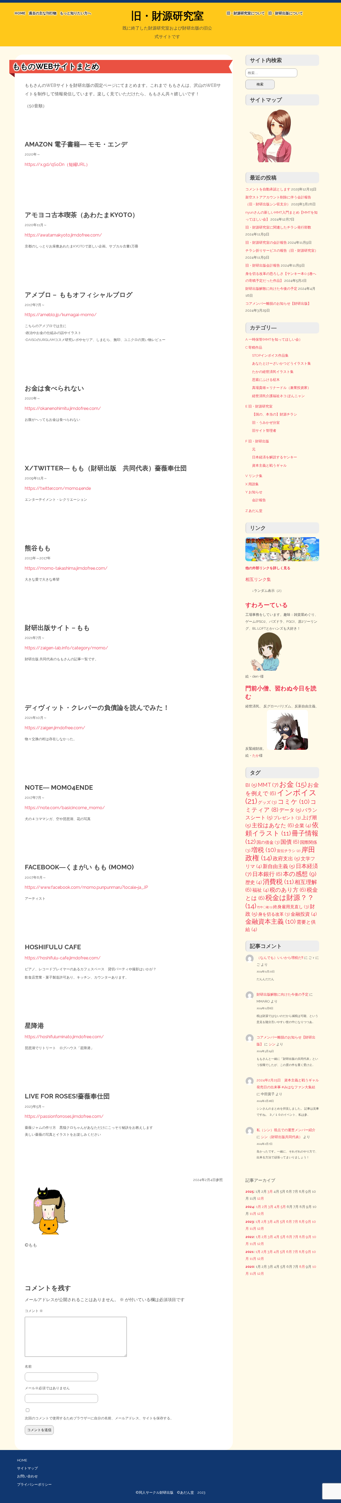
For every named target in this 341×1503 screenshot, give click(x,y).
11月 (253, 1214)
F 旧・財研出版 (257, 441)
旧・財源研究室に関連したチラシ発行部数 (278, 227)
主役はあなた (273, 825)
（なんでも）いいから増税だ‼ (280, 958)
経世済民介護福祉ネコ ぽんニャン (278, 396)
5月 (283, 1207)
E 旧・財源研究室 (259, 406)
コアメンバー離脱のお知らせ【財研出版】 (278, 304)
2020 (249, 1267)
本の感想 (299, 873)
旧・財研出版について (285, 13)
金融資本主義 (270, 921)
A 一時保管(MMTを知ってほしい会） (273, 339)
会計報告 (259, 500)
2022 (249, 1237)
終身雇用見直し (291, 906)
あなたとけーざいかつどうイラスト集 (281, 363)
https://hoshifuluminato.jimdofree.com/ (64, 1036)
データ (290, 810)
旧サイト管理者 (264, 431)
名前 (28, 1366)
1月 (258, 1207)
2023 (249, 1222)
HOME (20, 13)
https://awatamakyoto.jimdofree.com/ (63, 235)
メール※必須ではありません (47, 1388)
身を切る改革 (274, 914)
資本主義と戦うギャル (269, 465)
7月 (295, 1222)
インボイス (281, 797)
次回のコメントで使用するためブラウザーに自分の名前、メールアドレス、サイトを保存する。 (99, 1418)
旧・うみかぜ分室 (266, 423)
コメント (34, 1311)
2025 (249, 1192)
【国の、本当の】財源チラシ (274, 414)
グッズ (267, 802)
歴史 (253, 882)
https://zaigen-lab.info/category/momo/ (66, 647)
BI (251, 785)
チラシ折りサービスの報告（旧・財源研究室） (281, 250)
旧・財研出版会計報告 (262, 265)
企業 (303, 825)
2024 (249, 1207)
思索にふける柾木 (266, 380)
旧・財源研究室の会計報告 (266, 243)
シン (272, 1044)
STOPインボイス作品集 (270, 355)
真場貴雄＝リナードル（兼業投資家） (281, 388)
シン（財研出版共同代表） (281, 1137)
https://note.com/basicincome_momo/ (65, 807)
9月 (308, 1222)
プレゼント (287, 817)
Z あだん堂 (253, 511)
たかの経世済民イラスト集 (273, 372)
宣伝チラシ (289, 851)
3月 (270, 1192)
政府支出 (286, 859)
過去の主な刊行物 (42, 13)
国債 (290, 842)
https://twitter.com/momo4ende (58, 488)
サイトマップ (27, 1468)
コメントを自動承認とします (267, 189)
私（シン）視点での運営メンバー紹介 (286, 1130)
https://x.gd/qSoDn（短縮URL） (57, 164)
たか (255, 755)
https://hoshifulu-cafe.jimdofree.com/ (63, 957)
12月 (260, 1198)
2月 (264, 1207)
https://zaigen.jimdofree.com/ (55, 727)
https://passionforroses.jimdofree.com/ (64, 1116)
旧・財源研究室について (246, 13)
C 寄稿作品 (253, 347)
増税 (263, 850)
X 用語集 (252, 484)
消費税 (278, 882)
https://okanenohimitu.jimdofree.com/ (63, 408)
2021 (249, 1252)
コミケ (294, 801)
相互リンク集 (258, 579)
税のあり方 (288, 890)
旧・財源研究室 (167, 16)
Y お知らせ (253, 492)
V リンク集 (253, 476)
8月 (302, 1222)
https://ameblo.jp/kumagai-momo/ (61, 314)
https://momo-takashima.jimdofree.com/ (66, 568)
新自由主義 (279, 866)
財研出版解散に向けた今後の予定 (271, 289)
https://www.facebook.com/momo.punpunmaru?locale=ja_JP (86, 887)
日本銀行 (267, 874)
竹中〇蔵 (264, 907)
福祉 (260, 890)
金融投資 (304, 914)
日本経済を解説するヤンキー (274, 457)
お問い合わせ (27, 1476)
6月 (289, 1222)
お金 (293, 784)
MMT (268, 784)
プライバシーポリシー (34, 1484)
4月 (277, 1207)
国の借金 (268, 842)
